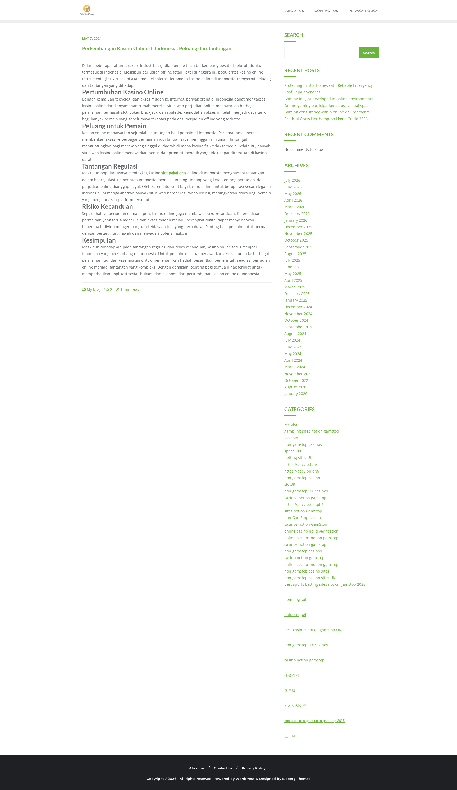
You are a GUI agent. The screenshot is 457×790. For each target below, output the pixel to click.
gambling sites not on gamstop (311, 431)
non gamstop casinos (303, 444)
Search (293, 35)
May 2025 (292, 273)
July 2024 (292, 340)
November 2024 (298, 313)
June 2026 (293, 186)
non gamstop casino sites (306, 571)
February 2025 (297, 293)
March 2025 (294, 286)
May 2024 (292, 353)
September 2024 (298, 326)
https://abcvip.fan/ (300, 464)
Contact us (223, 768)
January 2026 (295, 220)
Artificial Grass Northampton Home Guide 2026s (326, 118)
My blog (93, 289)
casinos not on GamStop (305, 524)
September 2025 (298, 246)
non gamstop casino (302, 477)
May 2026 (292, 193)
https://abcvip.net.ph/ (303, 504)
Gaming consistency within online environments (327, 112)
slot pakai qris (173, 172)
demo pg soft (296, 599)
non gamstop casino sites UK (309, 577)
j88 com (291, 437)
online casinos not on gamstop (311, 537)
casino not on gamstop (304, 557)
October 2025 (296, 240)
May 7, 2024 (92, 38)
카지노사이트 (295, 705)
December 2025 (298, 226)
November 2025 (298, 233)
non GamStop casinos (303, 517)
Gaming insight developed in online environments (328, 98)
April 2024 (293, 360)
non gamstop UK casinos (306, 490)
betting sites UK (298, 457)
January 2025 (295, 300)
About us (197, 768)
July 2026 (292, 180)
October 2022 (296, 380)
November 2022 (298, 373)
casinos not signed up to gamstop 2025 (314, 721)
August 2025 (295, 253)
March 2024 (294, 366)
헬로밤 (289, 690)
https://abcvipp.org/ (301, 471)
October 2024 (296, 320)
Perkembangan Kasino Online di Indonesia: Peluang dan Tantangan (156, 48)
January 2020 (295, 393)
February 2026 (297, 213)
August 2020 (295, 386)
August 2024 (295, 333)
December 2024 (298, 306)
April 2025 (293, 280)
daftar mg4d (295, 614)
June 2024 (293, 346)
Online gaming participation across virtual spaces (328, 105)
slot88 (289, 484)
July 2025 (292, 260)
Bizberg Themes (296, 779)
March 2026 (294, 206)
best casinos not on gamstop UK (312, 629)
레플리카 (291, 675)
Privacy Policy (254, 768)
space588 (292, 450)
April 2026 (293, 200)
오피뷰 (289, 735)
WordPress (245, 779)
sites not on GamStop (303, 511)
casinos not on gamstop (305, 497)
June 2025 (293, 266)
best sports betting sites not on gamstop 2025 (324, 584)
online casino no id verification (311, 531)
